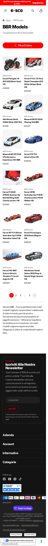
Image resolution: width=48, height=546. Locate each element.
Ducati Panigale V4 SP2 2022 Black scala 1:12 (12, 81)
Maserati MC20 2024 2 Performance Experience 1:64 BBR (12, 157)
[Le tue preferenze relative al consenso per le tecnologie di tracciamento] (41, 541)
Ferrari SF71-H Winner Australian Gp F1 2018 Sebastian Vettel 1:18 (12, 235)
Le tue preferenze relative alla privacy (21, 540)
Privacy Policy (16, 534)
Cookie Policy (30, 534)
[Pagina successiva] (34, 295)
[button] (6, 11)
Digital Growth (38, 521)
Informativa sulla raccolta (10, 544)
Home (8, 20)
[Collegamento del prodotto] (12, 73)
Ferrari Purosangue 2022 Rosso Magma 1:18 (32, 235)
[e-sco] (17, 10)
